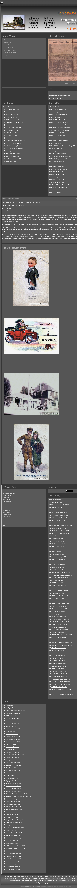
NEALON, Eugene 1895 (57, 614)
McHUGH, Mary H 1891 (57, 598)
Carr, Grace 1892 (55, 601)
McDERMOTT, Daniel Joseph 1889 (60, 577)
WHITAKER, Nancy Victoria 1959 (14, 143)
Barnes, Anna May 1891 (57, 593)
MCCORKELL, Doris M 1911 (58, 658)
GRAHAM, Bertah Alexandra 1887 (60, 125)
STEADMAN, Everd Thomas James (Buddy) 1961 (19, 796)
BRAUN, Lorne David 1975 (13, 812)
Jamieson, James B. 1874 (58, 520)
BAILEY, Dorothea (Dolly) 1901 (59, 624)
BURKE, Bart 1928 (56, 192)
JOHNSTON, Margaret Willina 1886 (60, 572)
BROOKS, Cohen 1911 (57, 164)
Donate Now (7, 42)
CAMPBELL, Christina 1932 (13, 765)
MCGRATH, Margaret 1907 (13, 723)
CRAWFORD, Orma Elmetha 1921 (60, 185)
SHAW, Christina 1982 (12, 825)
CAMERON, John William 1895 (59, 606)
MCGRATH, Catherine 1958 (13, 788)
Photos (6, 55)
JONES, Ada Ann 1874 (57, 117)
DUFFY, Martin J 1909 (11, 731)
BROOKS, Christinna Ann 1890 (59, 590)
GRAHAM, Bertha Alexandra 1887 (60, 127)
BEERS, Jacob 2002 (11, 161)
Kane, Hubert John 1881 (58, 549)
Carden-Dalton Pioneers (10, 50)
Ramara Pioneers (8, 45)
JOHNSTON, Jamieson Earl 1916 (14, 122)
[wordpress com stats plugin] (69, 491)
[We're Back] (31, 305)
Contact (6, 58)
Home (5, 39)
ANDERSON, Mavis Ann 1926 (59, 687)
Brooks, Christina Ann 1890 (58, 585)
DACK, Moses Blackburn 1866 (59, 510)
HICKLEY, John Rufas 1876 (58, 528)
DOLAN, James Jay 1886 (57, 567)
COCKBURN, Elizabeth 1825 (58, 109)
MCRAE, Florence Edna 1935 (13, 127)
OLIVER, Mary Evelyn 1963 (13, 799)
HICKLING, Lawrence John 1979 (14, 822)
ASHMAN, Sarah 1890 (57, 580)
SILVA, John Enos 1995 (12, 840)
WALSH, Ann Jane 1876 (12, 112)
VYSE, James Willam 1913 (12, 120)
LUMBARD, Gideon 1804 (12, 109)
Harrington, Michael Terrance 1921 (61, 676)
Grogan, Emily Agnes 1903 (58, 627)
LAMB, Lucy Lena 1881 (57, 554)
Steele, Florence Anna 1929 (13, 760)
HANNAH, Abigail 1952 (12, 778)
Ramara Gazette (8, 47)
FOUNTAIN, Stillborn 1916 (58, 666)
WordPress (27, 886)
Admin (24, 205)
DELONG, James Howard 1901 (14, 718)
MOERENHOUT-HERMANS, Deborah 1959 (62, 694)
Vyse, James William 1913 (13, 742)
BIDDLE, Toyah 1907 (56, 151)
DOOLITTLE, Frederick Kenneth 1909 (61, 642)
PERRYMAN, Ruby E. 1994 (13, 153)
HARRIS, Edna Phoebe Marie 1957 (15, 140)
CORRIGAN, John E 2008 (12, 861)
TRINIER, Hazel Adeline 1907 (59, 153)
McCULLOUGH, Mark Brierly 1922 (15, 755)
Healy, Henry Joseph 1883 (58, 557)
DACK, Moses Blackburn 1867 (59, 114)
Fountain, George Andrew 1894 (60, 603)
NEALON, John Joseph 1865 (58, 507)
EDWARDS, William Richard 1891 (60, 596)
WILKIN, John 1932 (11, 768)
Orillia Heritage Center (57, 98)
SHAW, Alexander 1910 (12, 734)
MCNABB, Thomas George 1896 (60, 140)
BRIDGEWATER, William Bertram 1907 (61, 635)
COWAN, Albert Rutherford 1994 (15, 151)
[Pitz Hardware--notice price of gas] (32, 422)
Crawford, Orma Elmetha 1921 (59, 187)
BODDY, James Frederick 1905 (59, 629)
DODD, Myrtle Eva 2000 (12, 843)
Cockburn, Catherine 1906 (58, 632)
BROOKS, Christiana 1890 (58, 135)
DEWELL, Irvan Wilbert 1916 (59, 169)
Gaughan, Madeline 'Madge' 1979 (15, 820)
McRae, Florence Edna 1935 (13, 770)
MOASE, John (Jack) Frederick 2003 (15, 846)
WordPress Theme (36, 886)
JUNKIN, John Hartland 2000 (13, 159)
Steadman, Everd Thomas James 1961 (16, 794)
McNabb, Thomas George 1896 (60, 619)
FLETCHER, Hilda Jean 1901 (58, 143)
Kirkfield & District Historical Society (61, 95)
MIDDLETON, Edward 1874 (58, 120)
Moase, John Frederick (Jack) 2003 (15, 848)
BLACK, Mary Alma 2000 (12, 156)
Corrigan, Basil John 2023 (13, 866)
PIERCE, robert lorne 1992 (13, 835)
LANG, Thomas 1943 (11, 133)
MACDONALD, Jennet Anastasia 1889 (61, 575)
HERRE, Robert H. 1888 (57, 133)
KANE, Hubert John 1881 (58, 541)
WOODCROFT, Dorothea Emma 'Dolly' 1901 (63, 146)
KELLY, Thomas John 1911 (58, 648)
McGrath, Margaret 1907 (13, 729)
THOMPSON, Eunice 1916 (13, 752)
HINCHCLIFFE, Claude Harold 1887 (15, 710)
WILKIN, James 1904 (11, 721)
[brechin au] (32, 363)
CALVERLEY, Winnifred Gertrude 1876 (61, 525)
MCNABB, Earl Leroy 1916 (58, 671)
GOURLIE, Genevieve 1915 (58, 663)
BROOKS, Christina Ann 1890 (59, 588)
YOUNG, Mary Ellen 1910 (58, 161)
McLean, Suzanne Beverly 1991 (14, 833)
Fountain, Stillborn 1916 (58, 669)
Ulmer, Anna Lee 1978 (12, 814)
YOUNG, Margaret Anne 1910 (59, 159)
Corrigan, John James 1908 (58, 637)
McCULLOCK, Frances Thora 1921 (60, 679)
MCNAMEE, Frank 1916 (57, 172)
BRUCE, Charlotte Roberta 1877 (60, 531)
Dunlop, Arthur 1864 (11, 708)
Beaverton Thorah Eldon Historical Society (63, 93)
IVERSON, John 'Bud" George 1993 (15, 838)
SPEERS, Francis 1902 (57, 148)
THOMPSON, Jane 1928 (12, 757)
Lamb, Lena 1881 (56, 551)
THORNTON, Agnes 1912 (13, 736)
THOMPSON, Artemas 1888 (13, 713)
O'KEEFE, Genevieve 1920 (13, 125)
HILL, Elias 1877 (55, 536)
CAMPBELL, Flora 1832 (57, 112)
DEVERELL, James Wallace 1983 (14, 148)
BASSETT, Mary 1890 (57, 583)
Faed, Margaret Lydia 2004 (13, 856)
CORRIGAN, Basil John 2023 (13, 864)
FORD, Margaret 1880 (57, 538)
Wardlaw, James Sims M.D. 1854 (60, 505)
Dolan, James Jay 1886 (57, 570)
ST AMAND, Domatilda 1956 (13, 138)
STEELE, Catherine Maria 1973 (14, 807)
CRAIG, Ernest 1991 (11, 830)
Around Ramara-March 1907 (11, 198)
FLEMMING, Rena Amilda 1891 (59, 138)
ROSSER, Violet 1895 (11, 716)
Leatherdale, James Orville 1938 (60, 692)
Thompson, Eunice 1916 (12, 749)
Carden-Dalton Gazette (10, 53)
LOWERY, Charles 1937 (12, 130)
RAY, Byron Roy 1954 (11, 135)
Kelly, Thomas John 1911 (58, 650)
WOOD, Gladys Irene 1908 (58, 640)
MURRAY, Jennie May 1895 (58, 611)
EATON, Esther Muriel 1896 (58, 616)
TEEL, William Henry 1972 (13, 146)
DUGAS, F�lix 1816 (56, 502)
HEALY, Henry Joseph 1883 (58, 559)
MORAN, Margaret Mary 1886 (59, 122)
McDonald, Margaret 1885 (58, 564)
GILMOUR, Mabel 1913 (57, 166)
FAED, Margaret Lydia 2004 (13, 851)
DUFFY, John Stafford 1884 (58, 562)
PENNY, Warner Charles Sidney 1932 (61, 689)
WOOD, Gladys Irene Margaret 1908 (61, 156)
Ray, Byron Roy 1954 (11, 781)
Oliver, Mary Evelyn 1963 (13, 801)
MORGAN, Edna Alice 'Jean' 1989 (15, 827)
